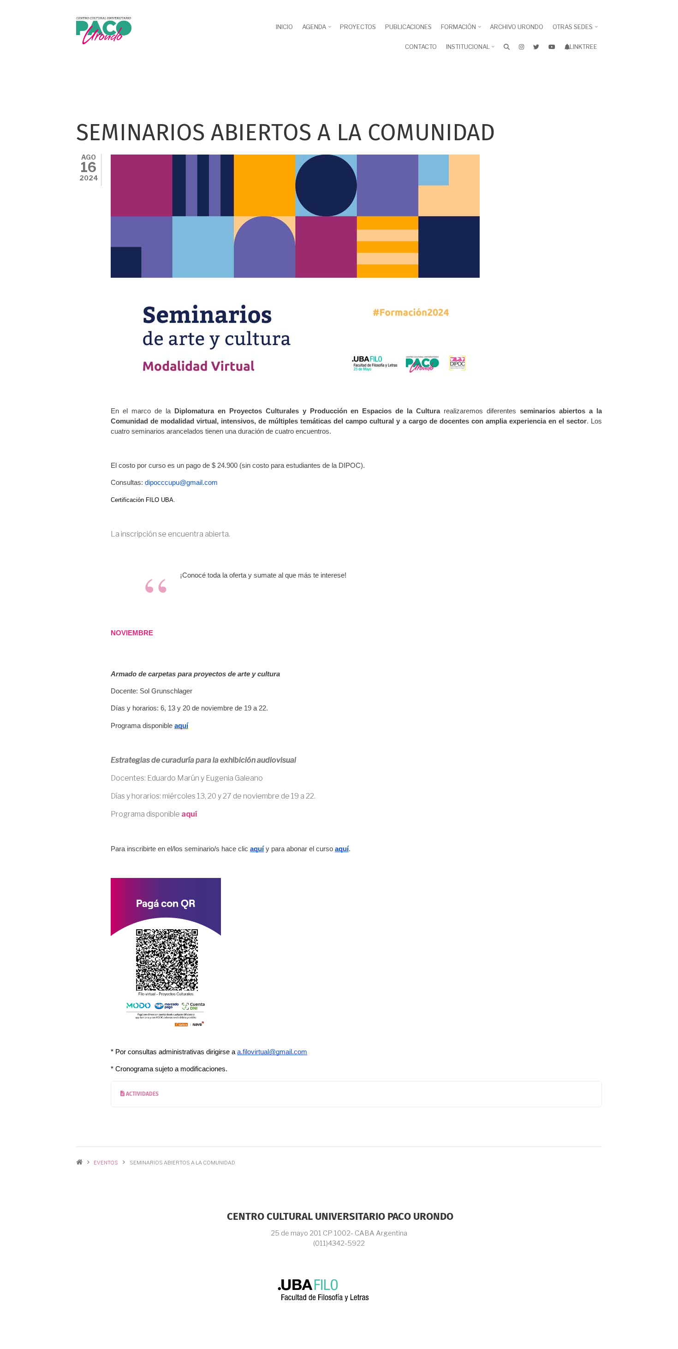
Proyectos (358, 26)
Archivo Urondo (516, 26)
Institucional (471, 50)
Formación (462, 30)
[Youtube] (552, 47)
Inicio (284, 26)
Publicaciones (408, 26)
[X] (536, 47)
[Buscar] (506, 47)
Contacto (421, 46)
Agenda (317, 30)
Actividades (142, 1094)
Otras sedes (576, 30)
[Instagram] (521, 47)
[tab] (356, 1094)
